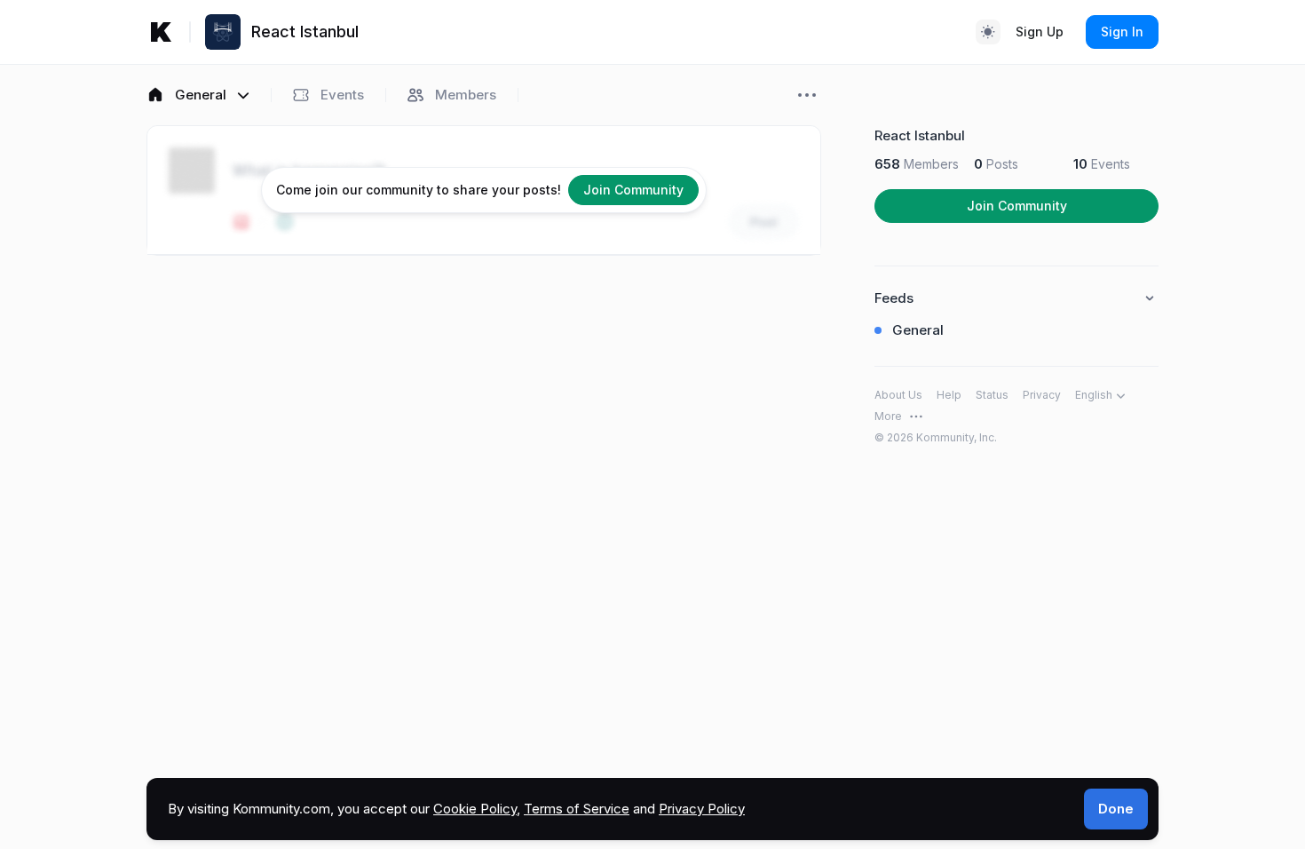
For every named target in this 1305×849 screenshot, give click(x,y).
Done (1116, 808)
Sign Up (1040, 31)
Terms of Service (576, 808)
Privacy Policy (702, 808)
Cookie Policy (475, 808)
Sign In (1122, 31)
